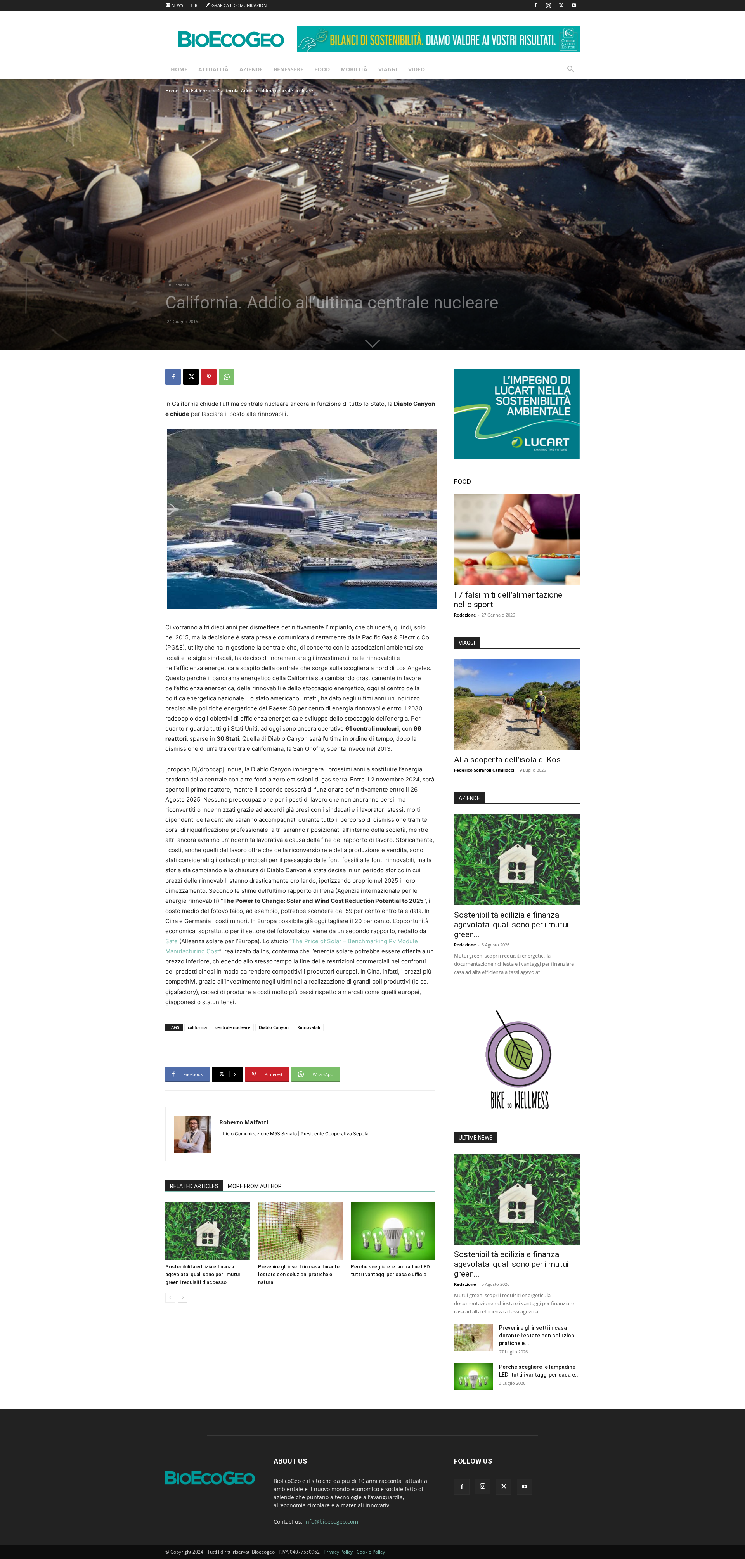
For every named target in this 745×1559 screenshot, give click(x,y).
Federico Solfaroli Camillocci (484, 770)
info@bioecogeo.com (331, 1521)
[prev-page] (170, 1298)
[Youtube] (574, 5)
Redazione (465, 615)
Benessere (288, 69)
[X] (561, 5)
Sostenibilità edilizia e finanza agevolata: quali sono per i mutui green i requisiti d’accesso (202, 1274)
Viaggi (387, 69)
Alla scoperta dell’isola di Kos (507, 759)
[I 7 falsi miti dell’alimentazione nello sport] (517, 539)
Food (322, 69)
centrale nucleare (232, 1027)
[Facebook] (535, 5)
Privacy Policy (338, 1552)
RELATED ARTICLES (194, 1186)
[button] (570, 70)
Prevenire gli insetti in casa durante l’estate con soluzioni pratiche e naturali (299, 1274)
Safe (171, 941)
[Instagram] (548, 5)
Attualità (213, 69)
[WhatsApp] (226, 377)
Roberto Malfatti (244, 1122)
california (197, 1027)
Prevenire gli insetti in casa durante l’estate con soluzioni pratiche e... (537, 1335)
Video (416, 69)
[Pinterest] (209, 377)
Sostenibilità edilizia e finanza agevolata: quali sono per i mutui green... (511, 924)
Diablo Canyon (274, 1027)
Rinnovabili (308, 1027)
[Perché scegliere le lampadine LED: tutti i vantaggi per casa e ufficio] (393, 1231)
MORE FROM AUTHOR (255, 1186)
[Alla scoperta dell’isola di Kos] (517, 704)
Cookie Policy (371, 1552)
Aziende (251, 69)
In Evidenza (198, 90)
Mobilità (354, 69)
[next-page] (182, 1298)
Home (179, 69)
